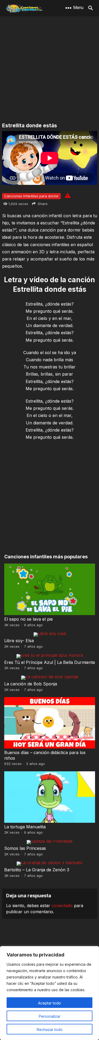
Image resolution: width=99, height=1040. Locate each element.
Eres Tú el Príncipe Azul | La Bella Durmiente (49, 662)
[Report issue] (67, 195)
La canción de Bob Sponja (30, 683)
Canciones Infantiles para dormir (31, 196)
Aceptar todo (49, 1003)
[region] (49, 993)
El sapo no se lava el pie (28, 619)
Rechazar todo (50, 1029)
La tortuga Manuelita (25, 826)
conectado (62, 905)
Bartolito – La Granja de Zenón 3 (36, 869)
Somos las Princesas (25, 848)
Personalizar (49, 1016)
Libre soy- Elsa (19, 640)
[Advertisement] (49, 69)
